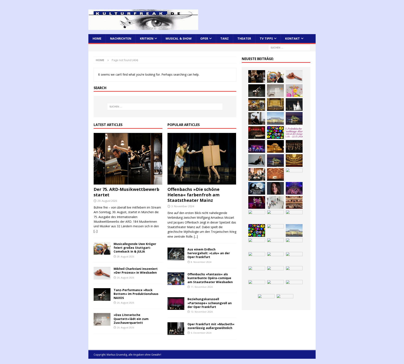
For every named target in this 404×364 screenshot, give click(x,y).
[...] (95, 231)
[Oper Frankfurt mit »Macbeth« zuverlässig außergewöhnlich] (175, 328)
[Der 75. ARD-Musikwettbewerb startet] (128, 159)
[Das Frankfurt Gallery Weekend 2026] (275, 202)
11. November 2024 (202, 286)
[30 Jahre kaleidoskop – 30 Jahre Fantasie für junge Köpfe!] (275, 132)
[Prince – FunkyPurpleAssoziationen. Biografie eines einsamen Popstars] (275, 188)
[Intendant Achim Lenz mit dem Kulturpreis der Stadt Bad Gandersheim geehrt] (275, 258)
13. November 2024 (202, 311)
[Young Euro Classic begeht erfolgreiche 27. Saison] (256, 244)
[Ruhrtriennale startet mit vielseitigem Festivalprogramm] (294, 272)
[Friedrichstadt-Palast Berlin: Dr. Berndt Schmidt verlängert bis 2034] (294, 258)
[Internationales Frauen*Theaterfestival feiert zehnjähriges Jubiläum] (256, 258)
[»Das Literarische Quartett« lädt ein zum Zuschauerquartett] (102, 319)
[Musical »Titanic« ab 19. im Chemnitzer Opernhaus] (275, 216)
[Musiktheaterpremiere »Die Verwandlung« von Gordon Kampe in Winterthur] (256, 104)
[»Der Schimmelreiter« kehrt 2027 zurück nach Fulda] (256, 188)
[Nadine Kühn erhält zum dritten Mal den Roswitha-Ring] (256, 230)
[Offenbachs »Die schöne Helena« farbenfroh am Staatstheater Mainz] (201, 159)
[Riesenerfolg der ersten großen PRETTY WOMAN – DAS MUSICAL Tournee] (294, 188)
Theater (244, 38)
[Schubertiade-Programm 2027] (275, 174)
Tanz (224, 38)
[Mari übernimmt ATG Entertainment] (294, 174)
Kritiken (146, 38)
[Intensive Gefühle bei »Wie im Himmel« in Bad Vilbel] (275, 244)
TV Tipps (266, 38)
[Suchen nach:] (289, 48)
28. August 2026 (125, 256)
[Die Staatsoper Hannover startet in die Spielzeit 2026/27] (275, 146)
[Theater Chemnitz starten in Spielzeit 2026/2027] (275, 272)
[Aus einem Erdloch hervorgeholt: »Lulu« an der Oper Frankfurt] (175, 254)
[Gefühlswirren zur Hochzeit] (294, 104)
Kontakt (292, 38)
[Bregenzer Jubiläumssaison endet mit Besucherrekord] (294, 118)
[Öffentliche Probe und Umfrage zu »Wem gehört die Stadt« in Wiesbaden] (275, 118)
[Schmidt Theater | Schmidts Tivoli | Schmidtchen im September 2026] (294, 244)
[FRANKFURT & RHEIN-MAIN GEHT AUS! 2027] (256, 272)
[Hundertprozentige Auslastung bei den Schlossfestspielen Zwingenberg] (256, 146)
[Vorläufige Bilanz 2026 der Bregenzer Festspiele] (275, 160)
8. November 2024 (201, 262)
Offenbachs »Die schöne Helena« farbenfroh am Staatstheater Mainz (193, 194)
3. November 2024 (182, 206)
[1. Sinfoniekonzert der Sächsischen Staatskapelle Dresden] (275, 104)
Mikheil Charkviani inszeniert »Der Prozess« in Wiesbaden (136, 270)
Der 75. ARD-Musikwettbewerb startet (126, 192)
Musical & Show (179, 38)
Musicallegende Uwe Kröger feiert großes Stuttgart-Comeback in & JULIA (135, 247)
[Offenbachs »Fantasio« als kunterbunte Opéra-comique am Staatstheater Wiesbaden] (175, 278)
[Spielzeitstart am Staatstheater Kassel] (294, 90)
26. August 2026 (125, 277)
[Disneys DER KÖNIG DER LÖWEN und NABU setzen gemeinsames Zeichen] (294, 286)
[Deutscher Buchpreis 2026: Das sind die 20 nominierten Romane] (266, 300)
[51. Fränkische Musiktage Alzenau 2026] (294, 132)
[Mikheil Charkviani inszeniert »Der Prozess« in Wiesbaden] (102, 273)
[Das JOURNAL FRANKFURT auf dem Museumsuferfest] (284, 300)
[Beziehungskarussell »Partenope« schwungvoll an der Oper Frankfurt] (175, 303)
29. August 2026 (107, 201)
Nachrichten (120, 38)
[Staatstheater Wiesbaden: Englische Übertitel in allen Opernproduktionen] (294, 160)
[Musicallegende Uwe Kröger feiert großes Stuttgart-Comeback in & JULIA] (102, 248)
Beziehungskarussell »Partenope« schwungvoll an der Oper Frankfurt (209, 303)
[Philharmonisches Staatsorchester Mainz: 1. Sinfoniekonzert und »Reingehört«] (294, 146)
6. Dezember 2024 (201, 332)
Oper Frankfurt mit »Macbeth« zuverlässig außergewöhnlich (210, 326)
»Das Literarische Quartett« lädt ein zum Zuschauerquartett (131, 318)
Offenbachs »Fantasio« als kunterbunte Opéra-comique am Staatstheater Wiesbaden (210, 278)
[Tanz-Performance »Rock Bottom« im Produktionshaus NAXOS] (102, 294)
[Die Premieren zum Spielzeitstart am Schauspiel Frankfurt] (256, 216)
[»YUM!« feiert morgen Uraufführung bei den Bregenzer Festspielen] (256, 202)
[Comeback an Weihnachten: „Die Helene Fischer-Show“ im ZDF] (256, 160)
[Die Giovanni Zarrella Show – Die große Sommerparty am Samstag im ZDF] (294, 216)
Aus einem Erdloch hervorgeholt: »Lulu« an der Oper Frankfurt (208, 253)
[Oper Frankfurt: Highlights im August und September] (256, 286)
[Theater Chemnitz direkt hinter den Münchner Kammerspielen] (275, 286)
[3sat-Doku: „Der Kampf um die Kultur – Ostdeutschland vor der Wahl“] (256, 118)
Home (97, 38)
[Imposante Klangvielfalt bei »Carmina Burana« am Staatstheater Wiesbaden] (256, 132)
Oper (204, 38)
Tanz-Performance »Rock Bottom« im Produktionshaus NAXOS (136, 294)
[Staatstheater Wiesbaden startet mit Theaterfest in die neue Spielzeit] (294, 202)
